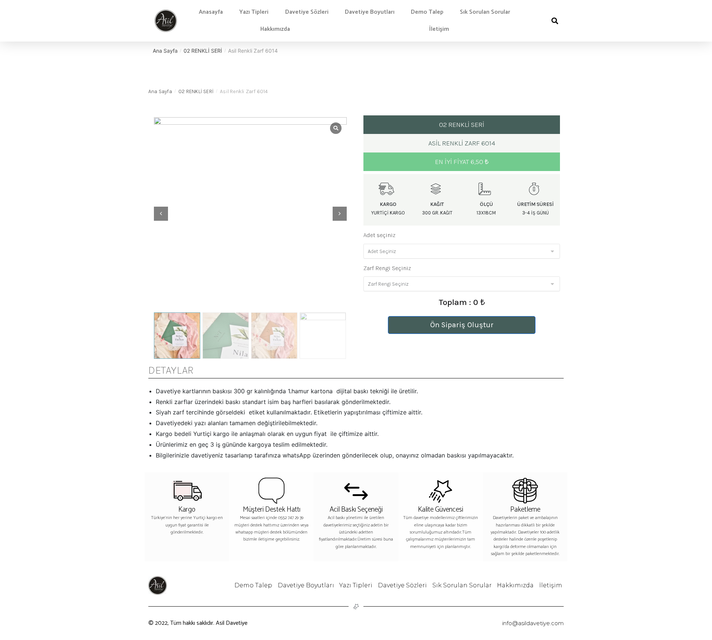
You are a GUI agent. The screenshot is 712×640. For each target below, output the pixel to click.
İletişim (439, 29)
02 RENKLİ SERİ (203, 50)
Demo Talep (427, 12)
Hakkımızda (275, 29)
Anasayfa (211, 12)
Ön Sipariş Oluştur (462, 325)
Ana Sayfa (165, 50)
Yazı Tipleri (253, 12)
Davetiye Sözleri (307, 12)
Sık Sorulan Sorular (485, 12)
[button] (554, 21)
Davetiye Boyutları (370, 12)
